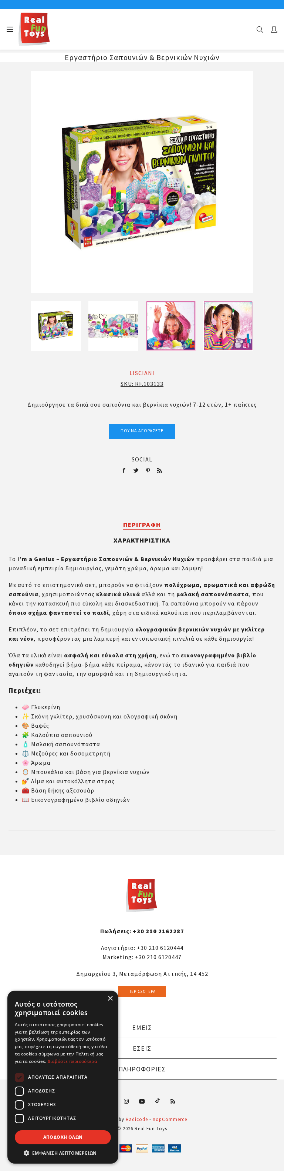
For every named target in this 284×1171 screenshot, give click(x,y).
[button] (63, 1152)
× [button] (110, 998)
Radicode (137, 1119)
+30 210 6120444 (160, 947)
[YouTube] (142, 1101)
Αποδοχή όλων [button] (63, 1137)
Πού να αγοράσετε (142, 430)
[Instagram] (126, 1101)
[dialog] (62, 1077)
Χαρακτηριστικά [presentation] (142, 540)
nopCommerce (170, 1119)
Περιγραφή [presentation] (142, 524)
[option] (56, 325)
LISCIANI (142, 373)
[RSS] (173, 1101)
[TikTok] (157, 1100)
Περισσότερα (142, 991)
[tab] (142, 524)
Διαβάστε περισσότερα (72, 1061)
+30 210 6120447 (158, 957)
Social (142, 459)
